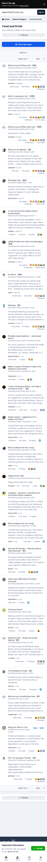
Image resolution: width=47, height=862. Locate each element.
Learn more (5, 4)
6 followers (12, 689)
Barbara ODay (13, 356)
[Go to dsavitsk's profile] (4, 150)
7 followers (41, 298)
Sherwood (20, 729)
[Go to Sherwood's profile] (4, 728)
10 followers (28, 267)
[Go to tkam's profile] (4, 242)
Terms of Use (12, 851)
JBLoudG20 (20, 129)
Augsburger (12, 714)
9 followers (29, 120)
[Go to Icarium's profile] (4, 610)
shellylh (19, 182)
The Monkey (20, 277)
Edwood (19, 68)
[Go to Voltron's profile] (4, 306)
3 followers (41, 720)
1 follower (41, 173)
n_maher (11, 658)
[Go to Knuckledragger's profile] (4, 211)
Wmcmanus (12, 198)
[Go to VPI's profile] (4, 697)
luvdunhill (20, 98)
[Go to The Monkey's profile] (4, 275)
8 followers (41, 89)
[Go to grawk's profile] (4, 549)
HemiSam (11, 262)
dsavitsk (19, 152)
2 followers (12, 440)
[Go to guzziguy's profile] (4, 493)
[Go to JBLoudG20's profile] (4, 127)
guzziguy (19, 497)
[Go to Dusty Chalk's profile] (4, 336)
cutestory (11, 323)
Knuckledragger (22, 216)
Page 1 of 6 (22, 59)
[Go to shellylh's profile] (4, 181)
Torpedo (11, 486)
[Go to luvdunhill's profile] (4, 97)
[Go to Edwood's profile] (4, 66)
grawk (18, 553)
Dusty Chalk (20, 340)
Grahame (11, 83)
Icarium (19, 612)
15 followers (29, 142)
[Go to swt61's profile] (4, 367)
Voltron (19, 307)
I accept (39, 848)
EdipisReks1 (20, 583)
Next (38, 59)
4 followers (41, 329)
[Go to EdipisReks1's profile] (4, 579)
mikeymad (12, 376)
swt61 (10, 114)
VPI (17, 699)
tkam (18, 246)
